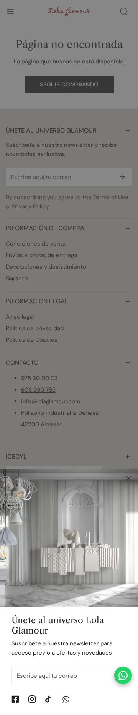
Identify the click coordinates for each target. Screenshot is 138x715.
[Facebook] (15, 699)
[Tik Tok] (49, 699)
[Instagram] (32, 699)
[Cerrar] (128, 478)
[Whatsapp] (66, 699)
